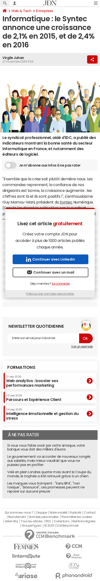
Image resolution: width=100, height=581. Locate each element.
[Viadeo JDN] (74, 566)
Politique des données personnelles (50, 293)
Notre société (58, 512)
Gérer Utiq (11, 521)
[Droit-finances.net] (74, 556)
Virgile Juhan (13, 57)
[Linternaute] (26, 556)
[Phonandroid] (74, 576)
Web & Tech (21, 11)
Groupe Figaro (32, 525)
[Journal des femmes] (26, 547)
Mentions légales (83, 521)
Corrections (62, 521)
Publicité (75, 512)
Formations (21, 367)
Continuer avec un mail (53, 272)
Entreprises (44, 11)
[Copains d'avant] (26, 566)
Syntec (66, 202)
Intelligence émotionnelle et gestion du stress (42, 414)
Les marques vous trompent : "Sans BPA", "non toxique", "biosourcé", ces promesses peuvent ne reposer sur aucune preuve (45, 487)
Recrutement (17, 517)
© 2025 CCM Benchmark (61, 525)
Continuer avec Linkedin (53, 259)
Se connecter (61, 283)
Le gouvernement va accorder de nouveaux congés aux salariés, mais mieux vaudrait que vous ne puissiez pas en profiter (49, 460)
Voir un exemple (82, 346)
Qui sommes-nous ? (19, 512)
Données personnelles (43, 517)
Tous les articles (31, 521)
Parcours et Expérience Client (33, 397)
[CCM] (74, 547)
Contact (89, 512)
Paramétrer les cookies (76, 517)
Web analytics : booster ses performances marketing (32, 381)
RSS (48, 521)
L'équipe (41, 512)
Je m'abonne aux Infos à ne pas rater (50, 165)
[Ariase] (26, 575)
